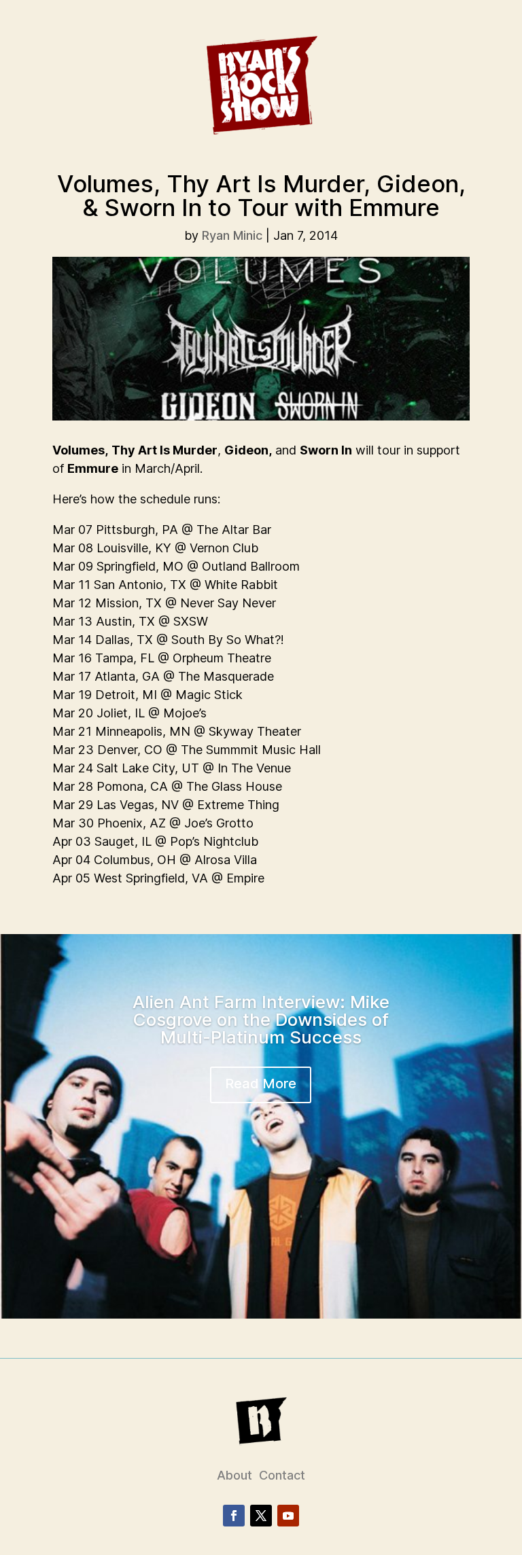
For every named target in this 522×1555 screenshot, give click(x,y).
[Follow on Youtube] (288, 1515)
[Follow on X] (261, 1515)
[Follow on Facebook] (234, 1515)
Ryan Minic (232, 235)
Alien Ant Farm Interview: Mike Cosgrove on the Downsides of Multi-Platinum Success (261, 1019)
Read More (260, 1083)
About (234, 1475)
